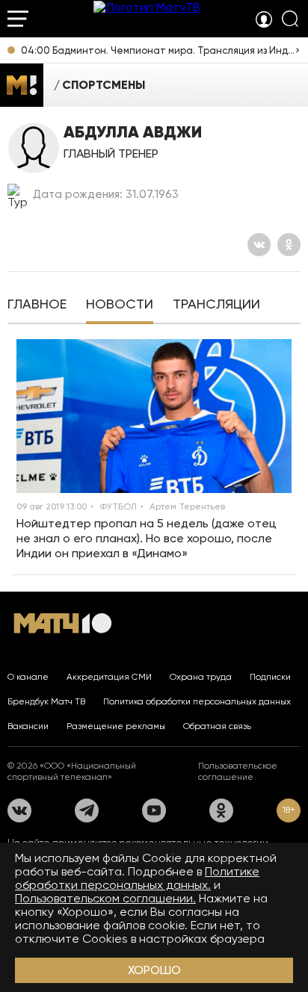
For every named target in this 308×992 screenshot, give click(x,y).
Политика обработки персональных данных (197, 701)
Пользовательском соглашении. (105, 898)
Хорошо (154, 970)
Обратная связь (217, 726)
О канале (28, 677)
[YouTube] (154, 810)
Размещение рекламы (116, 726)
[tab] (37, 305)
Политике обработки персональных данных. (137, 878)
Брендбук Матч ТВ (46, 701)
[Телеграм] (87, 810)
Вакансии (28, 726)
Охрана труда (201, 677)
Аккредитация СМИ (109, 677)
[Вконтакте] (259, 244)
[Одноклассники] (289, 244)
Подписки (270, 677)
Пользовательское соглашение (237, 771)
